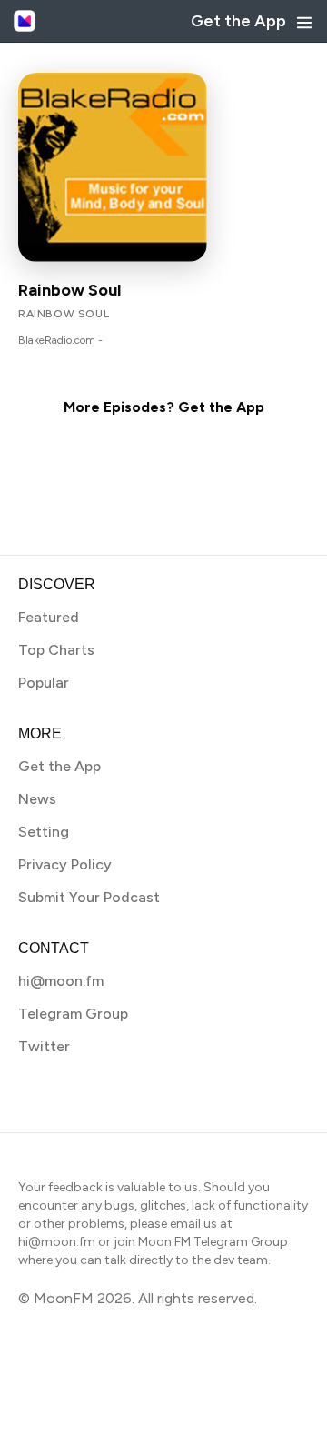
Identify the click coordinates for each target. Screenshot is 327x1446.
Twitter (44, 1046)
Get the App (238, 21)
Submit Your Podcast (89, 897)
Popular (43, 682)
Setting (43, 831)
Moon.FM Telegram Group (213, 1242)
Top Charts (56, 649)
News (37, 799)
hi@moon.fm (61, 980)
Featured (48, 617)
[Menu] (304, 23)
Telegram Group (73, 1013)
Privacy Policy (65, 864)
